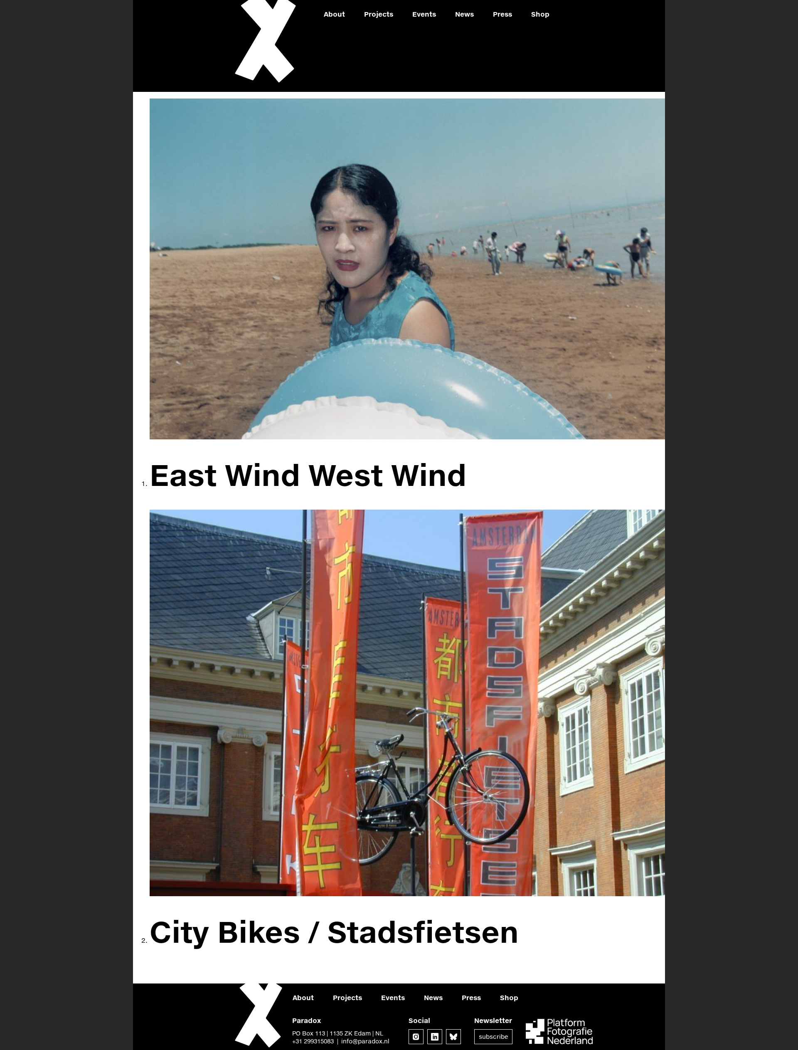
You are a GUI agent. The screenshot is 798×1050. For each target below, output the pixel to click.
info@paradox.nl (365, 1041)
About (334, 14)
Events (424, 14)
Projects (378, 14)
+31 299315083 (313, 1041)
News (464, 14)
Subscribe (493, 1036)
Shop (540, 14)
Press (502, 14)
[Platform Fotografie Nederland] (559, 1032)
